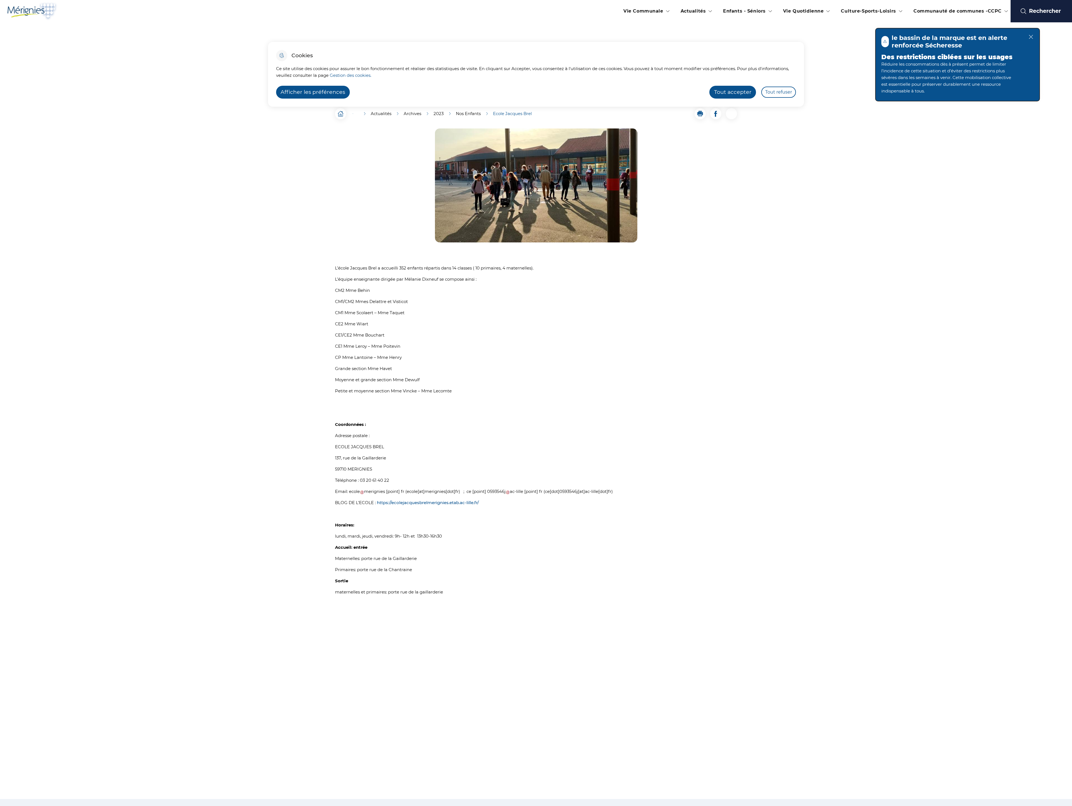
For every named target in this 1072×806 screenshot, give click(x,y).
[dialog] (536, 74)
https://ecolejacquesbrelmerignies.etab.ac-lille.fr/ (428, 502)
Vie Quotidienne (803, 11)
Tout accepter (733, 92)
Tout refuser (778, 92)
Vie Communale (643, 11)
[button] (700, 113)
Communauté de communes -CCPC (957, 11)
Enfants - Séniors (744, 11)
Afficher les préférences (313, 92)
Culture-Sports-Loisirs (868, 11)
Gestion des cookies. (350, 75)
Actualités (693, 11)
